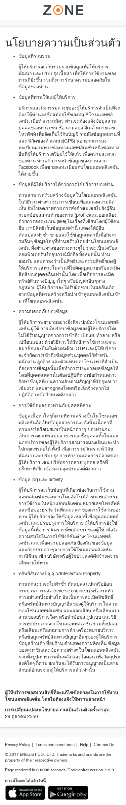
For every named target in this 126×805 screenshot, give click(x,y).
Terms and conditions (55, 745)
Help (84, 745)
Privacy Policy (17, 745)
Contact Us (104, 745)
